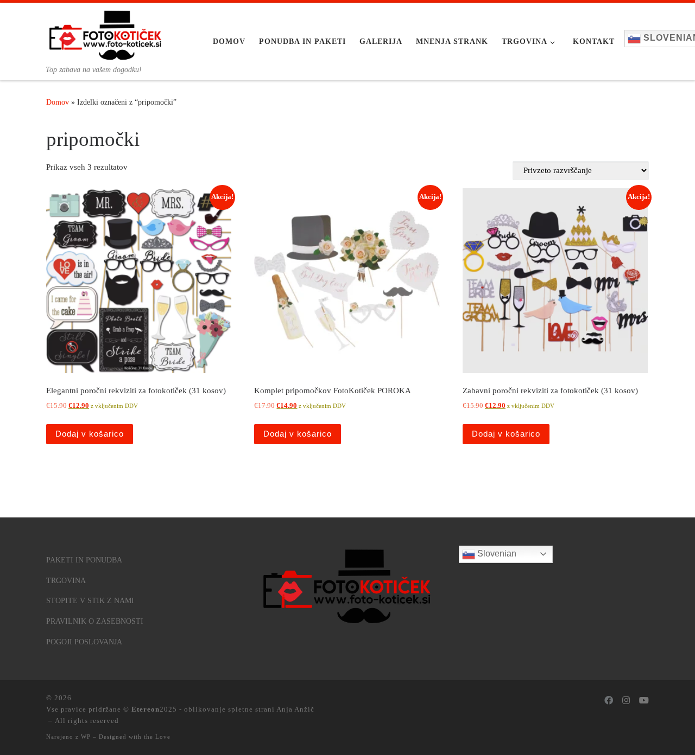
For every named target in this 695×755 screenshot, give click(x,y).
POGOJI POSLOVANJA (84, 642)
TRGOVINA (66, 581)
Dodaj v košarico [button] (89, 433)
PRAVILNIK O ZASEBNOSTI (94, 621)
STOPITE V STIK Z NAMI (90, 601)
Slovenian (495, 553)
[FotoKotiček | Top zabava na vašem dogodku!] (106, 33)
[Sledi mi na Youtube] (644, 701)
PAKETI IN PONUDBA (84, 560)
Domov (57, 102)
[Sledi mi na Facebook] (608, 701)
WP (86, 736)
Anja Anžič (295, 709)
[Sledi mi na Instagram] (626, 701)
